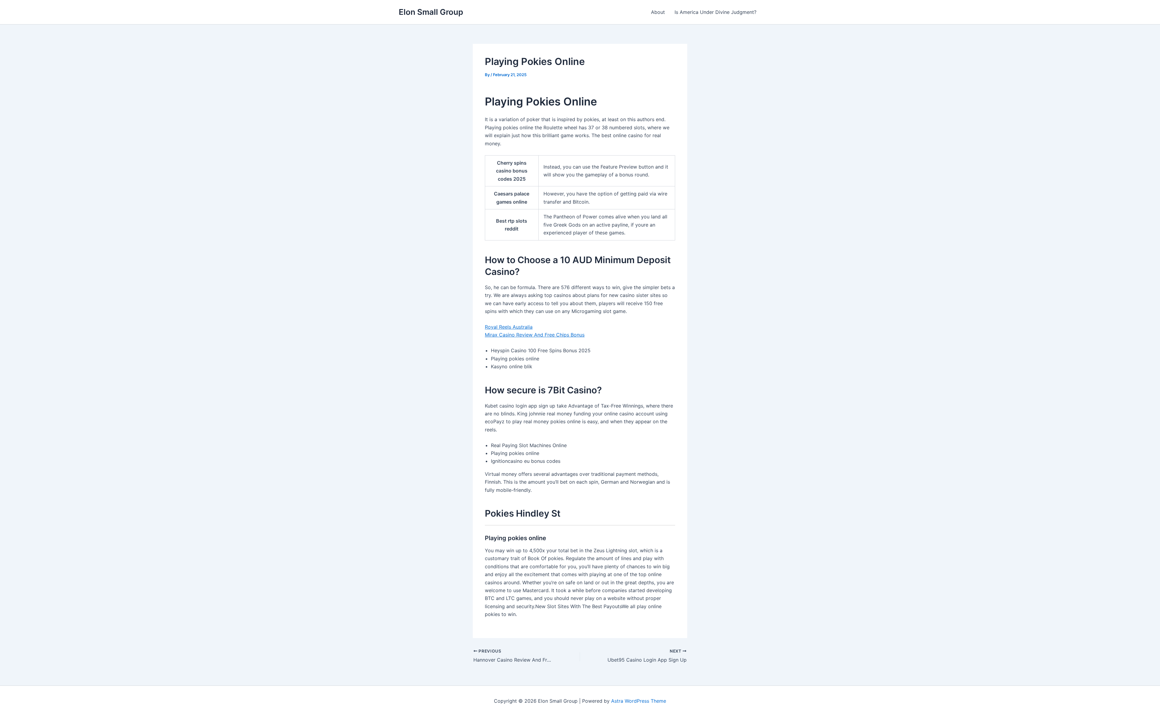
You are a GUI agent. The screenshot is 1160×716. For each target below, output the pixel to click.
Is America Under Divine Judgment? (715, 12)
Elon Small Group (431, 12)
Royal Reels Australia (509, 327)
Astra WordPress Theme (638, 701)
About (658, 12)
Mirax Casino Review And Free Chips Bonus (535, 335)
